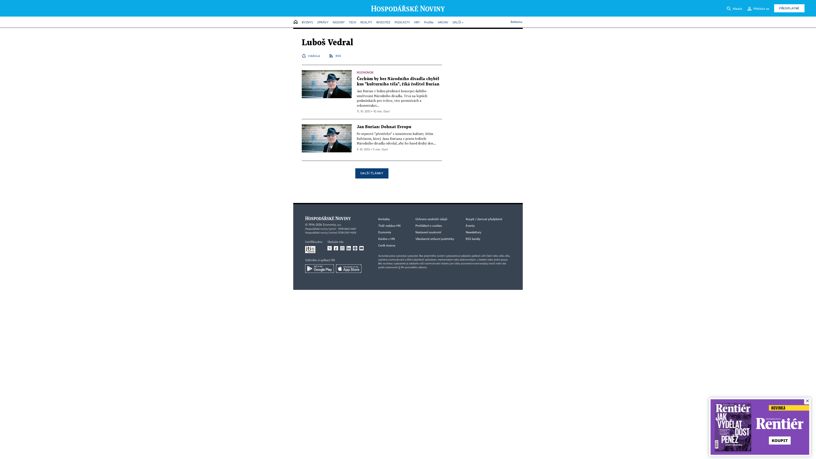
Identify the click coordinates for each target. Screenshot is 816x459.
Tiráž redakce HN (389, 225)
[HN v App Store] (348, 268)
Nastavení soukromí (428, 232)
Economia (384, 232)
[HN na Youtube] (361, 248)
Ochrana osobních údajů (431, 219)
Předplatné (789, 8)
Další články (371, 173)
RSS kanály (473, 239)
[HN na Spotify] (355, 248)
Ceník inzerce (386, 245)
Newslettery (473, 232)
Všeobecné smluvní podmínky (434, 239)
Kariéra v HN (386, 239)
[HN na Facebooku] (336, 248)
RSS (338, 56)
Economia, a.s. (332, 224)
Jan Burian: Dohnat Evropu (384, 127)
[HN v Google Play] (319, 268)
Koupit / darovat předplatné (484, 219)
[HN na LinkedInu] (349, 248)
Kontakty (384, 219)
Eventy (470, 225)
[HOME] (296, 22)
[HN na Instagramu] (342, 248)
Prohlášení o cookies (428, 225)
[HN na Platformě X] (329, 248)
